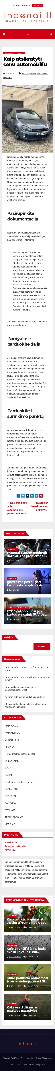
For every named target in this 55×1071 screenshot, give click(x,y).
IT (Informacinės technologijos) (20, 754)
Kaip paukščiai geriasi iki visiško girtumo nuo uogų (26, 921)
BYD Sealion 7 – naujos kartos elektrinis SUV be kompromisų (25, 614)
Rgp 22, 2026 (15, 957)
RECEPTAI (10, 796)
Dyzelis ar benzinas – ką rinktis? (39, 506)
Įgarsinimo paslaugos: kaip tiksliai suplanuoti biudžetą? (24, 585)
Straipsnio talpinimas (37, 1065)
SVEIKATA (10, 810)
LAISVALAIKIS (12, 761)
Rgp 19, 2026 (15, 1015)
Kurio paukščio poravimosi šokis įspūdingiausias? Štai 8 (27, 981)
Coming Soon (22, 1065)
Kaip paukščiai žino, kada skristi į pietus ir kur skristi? (26, 952)
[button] (51, 34)
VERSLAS (10, 824)
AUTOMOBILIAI (9, 53)
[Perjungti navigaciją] (28, 34)
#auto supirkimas (29, 73)
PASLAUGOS (20, 53)
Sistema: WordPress (11, 1058)
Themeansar (47, 1058)
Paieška (8, 637)
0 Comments (32, 927)
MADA (8, 768)
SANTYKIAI (10, 803)
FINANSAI (10, 747)
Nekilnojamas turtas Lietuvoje (19, 782)
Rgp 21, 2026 (15, 986)
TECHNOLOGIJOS (14, 817)
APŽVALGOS (12, 607)
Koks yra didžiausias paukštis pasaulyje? (25, 697)
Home (12, 1065)
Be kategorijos (12, 740)
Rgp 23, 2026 (15, 927)
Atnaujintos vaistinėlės (15, 846)
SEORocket (10, 850)
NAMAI (8, 775)
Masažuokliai (11, 842)
